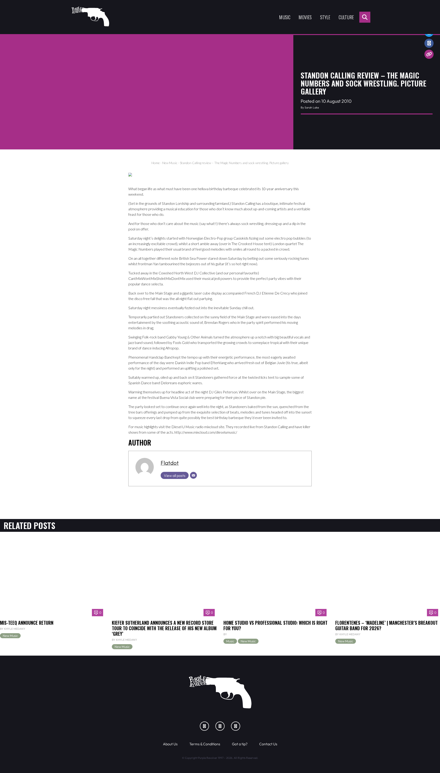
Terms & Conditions (204, 744)
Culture (346, 17)
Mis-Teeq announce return (26, 622)
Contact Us (268, 744)
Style (325, 17)
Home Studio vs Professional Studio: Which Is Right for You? (275, 625)
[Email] (193, 475)
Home (155, 163)
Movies (305, 17)
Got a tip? (240, 744)
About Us (170, 744)
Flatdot (170, 462)
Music (284, 17)
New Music (169, 163)
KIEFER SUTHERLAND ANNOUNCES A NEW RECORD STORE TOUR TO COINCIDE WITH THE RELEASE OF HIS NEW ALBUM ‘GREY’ (164, 628)
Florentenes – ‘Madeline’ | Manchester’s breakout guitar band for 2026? (386, 625)
